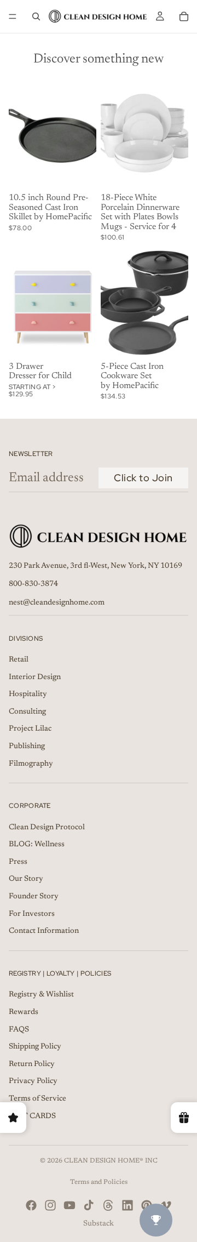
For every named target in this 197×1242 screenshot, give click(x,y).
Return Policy (32, 1064)
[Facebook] (31, 1205)
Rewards (23, 1012)
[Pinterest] (146, 1205)
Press (18, 862)
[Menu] (12, 16)
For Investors (32, 914)
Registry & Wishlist (41, 995)
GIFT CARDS (32, 1116)
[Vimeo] (165, 1205)
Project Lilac (30, 729)
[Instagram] (50, 1205)
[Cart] (184, 16)
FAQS (19, 1029)
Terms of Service (37, 1099)
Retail (18, 660)
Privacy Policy (33, 1081)
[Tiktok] (88, 1205)
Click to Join (143, 477)
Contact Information (44, 931)
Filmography (31, 763)
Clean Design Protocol (47, 827)
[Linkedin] (127, 1205)
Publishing (27, 746)
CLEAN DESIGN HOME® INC (111, 1161)
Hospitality (28, 694)
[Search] (36, 16)
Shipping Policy (35, 1047)
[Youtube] (69, 1205)
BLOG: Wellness (37, 844)
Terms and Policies (99, 1182)
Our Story (26, 879)
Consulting (27, 712)
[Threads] (108, 1205)
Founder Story (34, 897)
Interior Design (35, 677)
